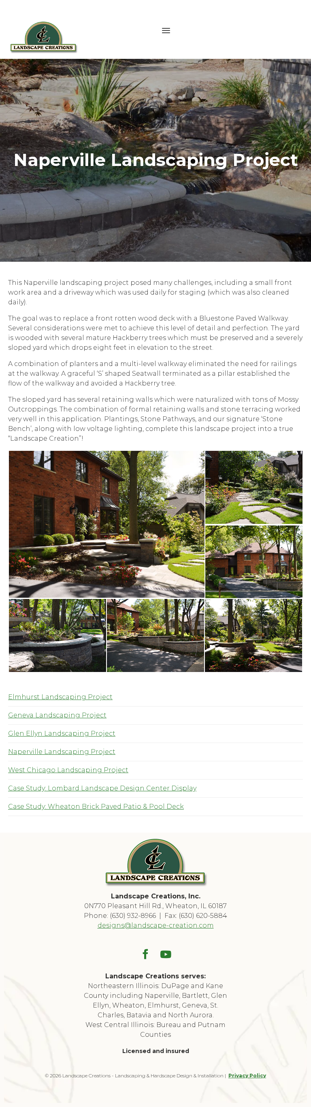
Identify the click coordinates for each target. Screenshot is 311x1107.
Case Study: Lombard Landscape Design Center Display (102, 788)
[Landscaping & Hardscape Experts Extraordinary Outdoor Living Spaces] (43, 29)
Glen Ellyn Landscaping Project (61, 733)
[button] (106, 524)
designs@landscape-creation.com (156, 925)
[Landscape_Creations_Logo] (155, 885)
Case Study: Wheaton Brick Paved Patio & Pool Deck (96, 806)
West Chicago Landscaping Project (68, 770)
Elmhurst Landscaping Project (60, 697)
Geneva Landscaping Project (57, 715)
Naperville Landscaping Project (61, 752)
